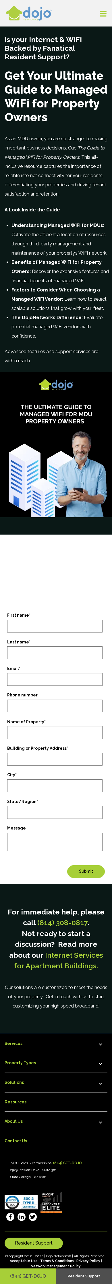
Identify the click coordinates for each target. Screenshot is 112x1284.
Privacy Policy (88, 1261)
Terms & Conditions (57, 1261)
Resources (15, 1102)
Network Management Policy (56, 1266)
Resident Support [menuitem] (84, 1276)
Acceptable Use (24, 1261)
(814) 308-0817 (62, 922)
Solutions (14, 1082)
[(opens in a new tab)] (10, 1218)
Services (13, 1043)
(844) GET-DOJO (28, 1276)
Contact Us (16, 1141)
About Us (14, 1121)
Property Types (20, 1062)
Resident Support (34, 1243)
